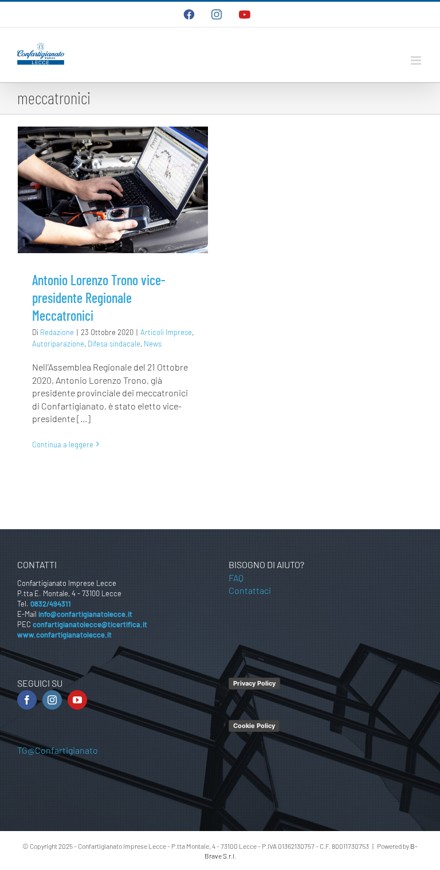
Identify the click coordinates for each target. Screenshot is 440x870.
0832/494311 (50, 603)
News (153, 343)
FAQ (236, 577)
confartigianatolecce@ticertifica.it (90, 624)
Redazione (57, 332)
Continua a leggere (62, 444)
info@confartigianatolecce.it (85, 614)
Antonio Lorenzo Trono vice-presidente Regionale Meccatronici (99, 297)
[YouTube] (77, 700)
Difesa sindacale (114, 343)
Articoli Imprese (166, 332)
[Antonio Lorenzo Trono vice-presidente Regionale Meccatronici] (113, 190)
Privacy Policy (254, 683)
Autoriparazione (58, 343)
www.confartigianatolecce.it (64, 634)
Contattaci (250, 590)
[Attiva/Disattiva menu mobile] (417, 60)
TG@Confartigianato (57, 750)
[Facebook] (27, 700)
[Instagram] (52, 700)
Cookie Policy (254, 726)
